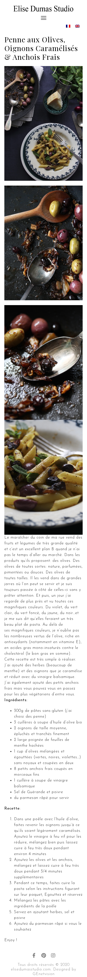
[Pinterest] (43, 955)
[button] (43, 17)
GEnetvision (44, 974)
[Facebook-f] (33, 955)
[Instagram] (53, 955)
